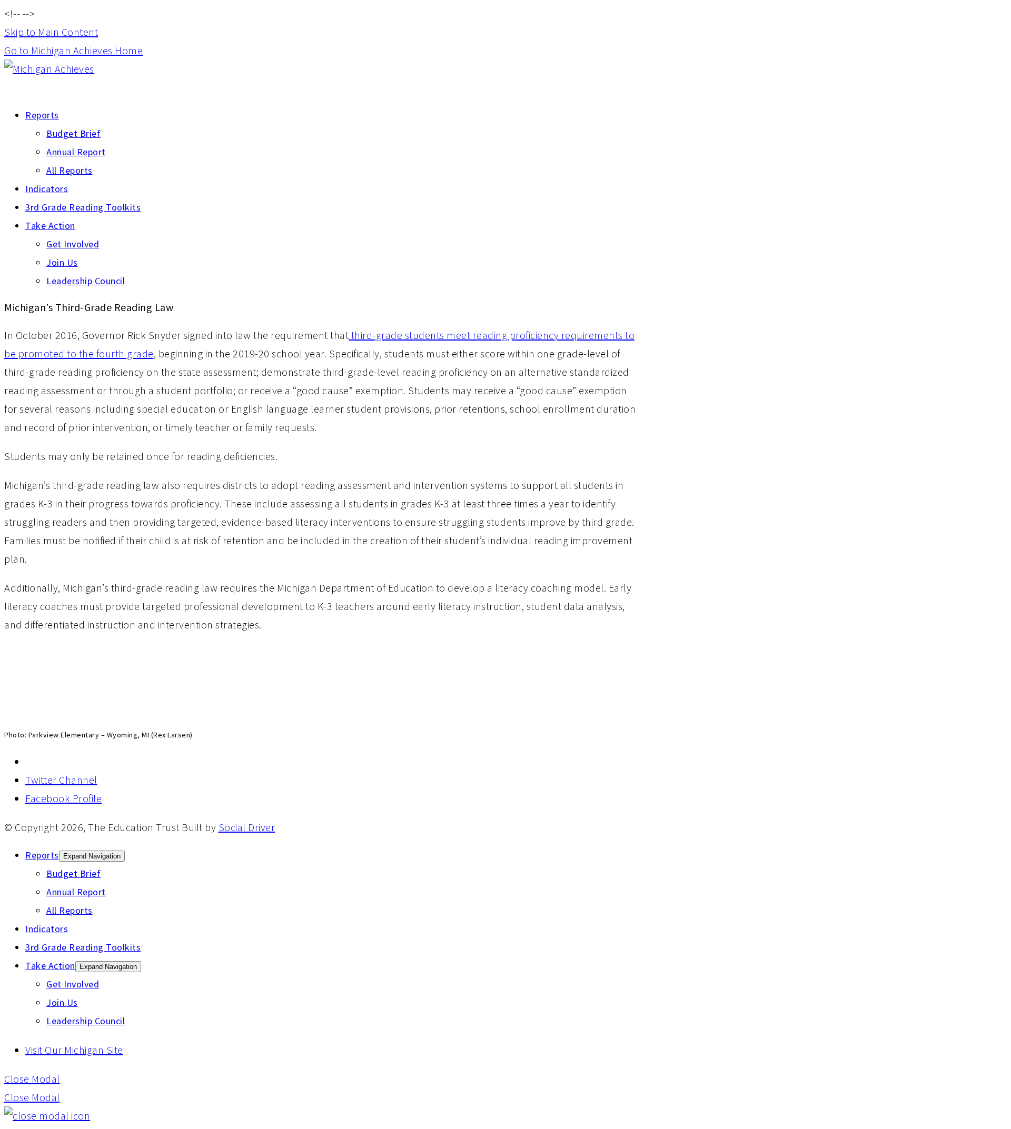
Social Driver (247, 827)
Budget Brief (73, 133)
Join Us (62, 262)
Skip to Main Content (51, 31)
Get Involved (72, 244)
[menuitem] (330, 142)
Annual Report (76, 152)
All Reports (69, 170)
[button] (32, 1078)
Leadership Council (85, 281)
